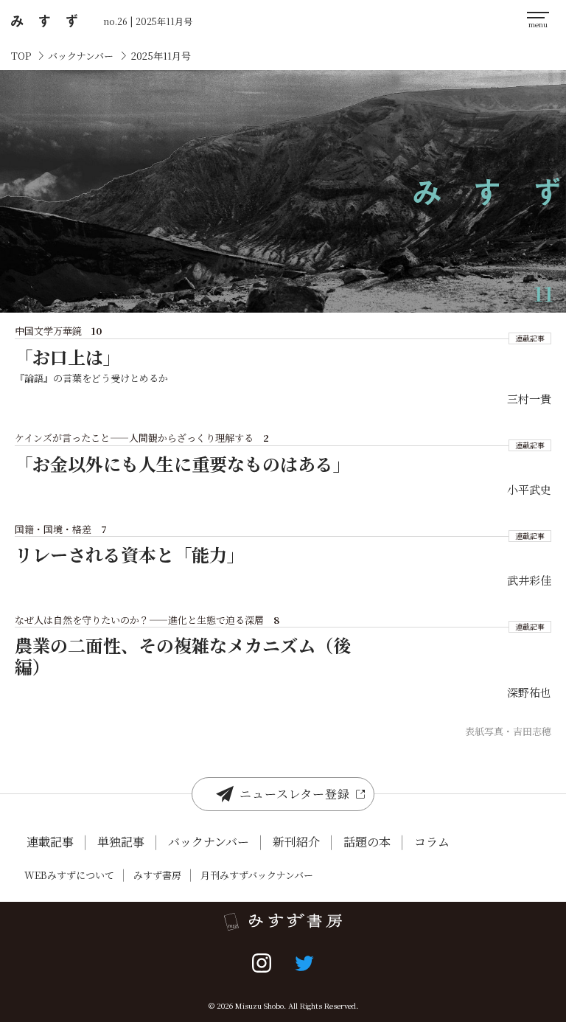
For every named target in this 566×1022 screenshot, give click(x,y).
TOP (21, 56)
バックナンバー (80, 56)
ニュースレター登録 (294, 793)
